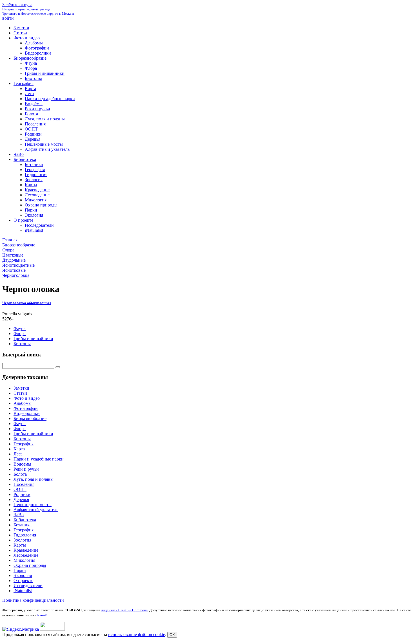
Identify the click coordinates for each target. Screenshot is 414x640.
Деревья (21, 499)
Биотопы (22, 343)
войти (8, 18)
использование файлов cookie (136, 634)
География (24, 443)
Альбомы (23, 403)
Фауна (20, 328)
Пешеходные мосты (33, 504)
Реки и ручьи (26, 469)
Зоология (22, 540)
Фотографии (26, 408)
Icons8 (42, 615)
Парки (20, 570)
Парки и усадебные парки (39, 459)
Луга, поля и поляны (34, 479)
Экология (23, 575)
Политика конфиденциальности (33, 600)
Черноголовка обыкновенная (26, 303)
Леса (18, 454)
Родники (22, 494)
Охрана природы (30, 565)
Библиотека (25, 519)
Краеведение (26, 550)
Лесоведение (26, 555)
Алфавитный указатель (36, 509)
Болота (20, 474)
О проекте (23, 580)
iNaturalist (23, 590)
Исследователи (28, 585)
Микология (24, 560)
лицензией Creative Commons (124, 610)
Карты (20, 545)
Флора (20, 333)
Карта (19, 448)
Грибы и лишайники (33, 338)
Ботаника (23, 524)
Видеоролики (27, 413)
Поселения (24, 484)
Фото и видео (27, 398)
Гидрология (25, 535)
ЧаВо (19, 514)
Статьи (20, 393)
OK (172, 635)
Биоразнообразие (30, 418)
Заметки (21, 388)
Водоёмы (22, 464)
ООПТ (20, 489)
